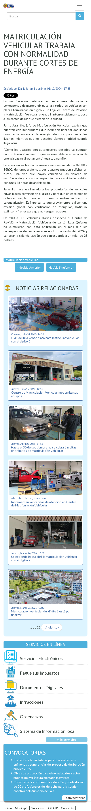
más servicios (66, 739)
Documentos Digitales (41, 687)
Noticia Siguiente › (61, 267)
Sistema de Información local (47, 731)
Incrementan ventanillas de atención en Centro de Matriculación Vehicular (43, 503)
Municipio (21, 808)
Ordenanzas (31, 716)
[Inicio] (8, 5)
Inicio (8, 808)
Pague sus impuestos (40, 672)
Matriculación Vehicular (22, 260)
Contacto (67, 808)
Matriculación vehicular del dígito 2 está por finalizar (41, 612)
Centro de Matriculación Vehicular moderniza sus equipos (44, 394)
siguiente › (51, 627)
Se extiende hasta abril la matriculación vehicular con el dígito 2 (44, 558)
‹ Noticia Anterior (29, 267)
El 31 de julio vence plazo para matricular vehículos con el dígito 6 (45, 339)
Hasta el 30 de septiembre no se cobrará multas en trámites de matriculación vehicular (43, 448)
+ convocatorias (74, 798)
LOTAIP (52, 808)
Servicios (37, 808)
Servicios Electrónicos (41, 658)
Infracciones (32, 702)
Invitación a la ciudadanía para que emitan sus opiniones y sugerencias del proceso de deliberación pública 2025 (49, 764)
